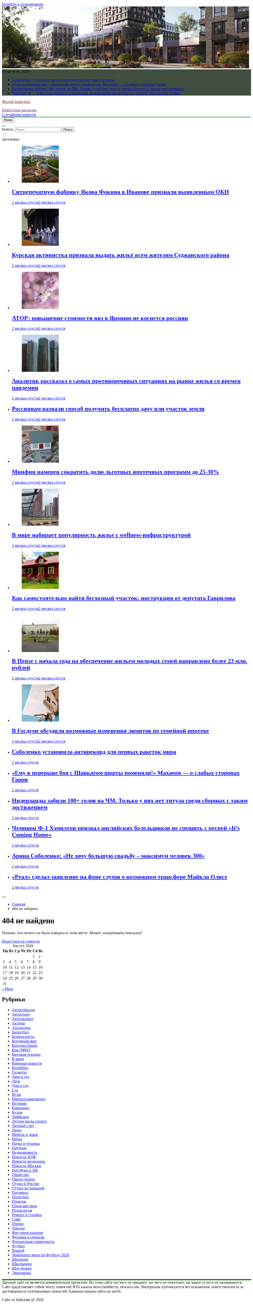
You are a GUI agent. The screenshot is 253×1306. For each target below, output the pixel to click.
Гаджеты (19, 1072)
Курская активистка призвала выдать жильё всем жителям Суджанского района (120, 255)
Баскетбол (20, 1032)
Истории (19, 1103)
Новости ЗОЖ (24, 1157)
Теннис (18, 1224)
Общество (20, 1175)
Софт (16, 1219)
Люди (16, 1130)
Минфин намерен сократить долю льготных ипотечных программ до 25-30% (115, 472)
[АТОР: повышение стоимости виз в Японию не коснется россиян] (40, 307)
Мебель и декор (25, 1134)
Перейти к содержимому (23, 4)
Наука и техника (26, 1143)
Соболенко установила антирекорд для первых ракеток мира (63, 80)
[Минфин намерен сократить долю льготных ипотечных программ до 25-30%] (40, 461)
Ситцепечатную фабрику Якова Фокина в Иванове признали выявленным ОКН (120, 192)
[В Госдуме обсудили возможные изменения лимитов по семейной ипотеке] (40, 720)
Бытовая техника (26, 1054)
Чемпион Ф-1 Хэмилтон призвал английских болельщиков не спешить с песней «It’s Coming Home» (96, 93)
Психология (22, 1210)
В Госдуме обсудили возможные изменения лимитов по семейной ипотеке (110, 731)
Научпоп (19, 1148)
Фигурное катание (27, 1233)
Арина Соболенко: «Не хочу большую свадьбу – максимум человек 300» (108, 856)
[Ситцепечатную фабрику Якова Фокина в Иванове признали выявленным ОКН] (40, 181)
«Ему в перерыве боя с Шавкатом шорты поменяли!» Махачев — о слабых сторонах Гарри (89, 84)
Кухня (17, 1112)
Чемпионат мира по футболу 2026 (40, 1255)
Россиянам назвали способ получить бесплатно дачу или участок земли (108, 408)
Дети (16, 1081)
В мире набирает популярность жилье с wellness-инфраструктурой (101, 535)
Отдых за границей (28, 1188)
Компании (20, 1108)
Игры (16, 1094)
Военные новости (27, 1063)
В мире (18, 1059)
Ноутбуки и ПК (25, 1170)
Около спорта (23, 1179)
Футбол (18, 1246)
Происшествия (24, 1206)
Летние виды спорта (29, 1121)
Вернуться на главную (21, 941)
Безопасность (23, 1036)
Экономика (21, 1273)
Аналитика (21, 1028)
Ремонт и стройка (27, 1215)
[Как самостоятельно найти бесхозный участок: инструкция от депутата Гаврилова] (40, 587)
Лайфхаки (20, 1117)
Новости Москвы (26, 1166)
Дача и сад (20, 1077)
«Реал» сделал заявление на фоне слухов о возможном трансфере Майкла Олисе (119, 877)
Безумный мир (24, 1041)
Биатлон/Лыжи (24, 1045)
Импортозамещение (28, 1099)
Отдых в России (25, 1183)
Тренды (18, 1228)
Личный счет (23, 1126)
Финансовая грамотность (33, 1241)
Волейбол (20, 1068)
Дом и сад (20, 1085)
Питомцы (20, 1192)
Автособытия (23, 1010)
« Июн (7, 989)
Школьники (22, 1264)
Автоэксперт (23, 1019)
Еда (15, 1090)
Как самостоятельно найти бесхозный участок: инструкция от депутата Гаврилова (123, 598)
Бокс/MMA (21, 1050)
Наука (17, 1139)
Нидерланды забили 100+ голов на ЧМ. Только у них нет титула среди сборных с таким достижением (98, 89)
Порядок (19, 1201)
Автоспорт (21, 1014)
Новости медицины (28, 1161)
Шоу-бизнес (22, 1268)
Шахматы (20, 1259)
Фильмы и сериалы (28, 1237)
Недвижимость (24, 1152)
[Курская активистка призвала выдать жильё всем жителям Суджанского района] (40, 244)
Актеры (18, 1023)
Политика (20, 1197)
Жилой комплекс (16, 102)
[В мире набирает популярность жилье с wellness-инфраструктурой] (40, 524)
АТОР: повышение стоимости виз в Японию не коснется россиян (100, 318)
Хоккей (18, 1250)
